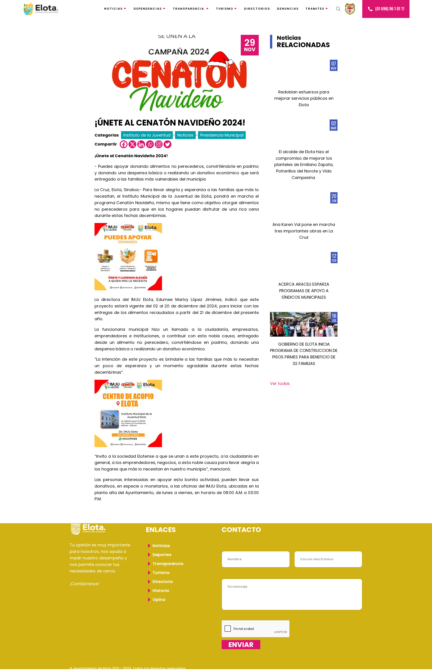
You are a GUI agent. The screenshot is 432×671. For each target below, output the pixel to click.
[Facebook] (124, 144)
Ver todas (280, 383)
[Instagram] (159, 144)
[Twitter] (167, 144)
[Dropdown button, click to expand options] (338, 9)
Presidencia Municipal (221, 135)
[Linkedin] (141, 144)
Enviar (241, 644)
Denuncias (288, 9)
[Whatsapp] (150, 144)
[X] (132, 144)
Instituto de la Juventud (147, 135)
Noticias (113, 9)
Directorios (257, 9)
